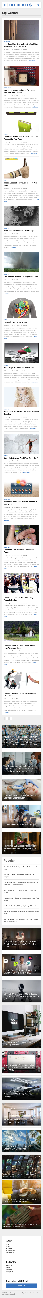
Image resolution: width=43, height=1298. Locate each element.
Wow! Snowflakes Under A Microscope (19, 231)
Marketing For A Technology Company (20, 824)
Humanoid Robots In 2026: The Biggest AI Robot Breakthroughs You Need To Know (21, 944)
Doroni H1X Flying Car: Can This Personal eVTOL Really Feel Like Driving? (18, 1094)
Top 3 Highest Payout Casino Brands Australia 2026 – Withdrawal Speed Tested (19, 1200)
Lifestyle (6, 228)
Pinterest (9, 1269)
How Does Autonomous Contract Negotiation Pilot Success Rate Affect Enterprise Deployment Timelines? (20, 768)
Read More (32, 60)
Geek (5, 180)
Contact (8, 1246)
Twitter (8, 1267)
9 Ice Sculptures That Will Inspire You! (19, 368)
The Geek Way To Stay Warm (15, 322)
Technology (7, 41)
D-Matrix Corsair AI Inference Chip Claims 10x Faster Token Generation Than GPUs (20, 1067)
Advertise (9, 1248)
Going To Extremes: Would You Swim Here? (21, 458)
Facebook (9, 1265)
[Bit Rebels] (19, 6)
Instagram (9, 1272)
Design (6, 134)
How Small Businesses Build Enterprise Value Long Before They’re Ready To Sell (21, 848)
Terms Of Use (10, 1252)
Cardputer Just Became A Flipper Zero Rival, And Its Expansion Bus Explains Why (21, 1225)
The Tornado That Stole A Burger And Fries (21, 277)
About (8, 1244)
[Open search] (39, 4)
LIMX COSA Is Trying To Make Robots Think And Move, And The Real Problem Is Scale (21, 996)
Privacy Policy (10, 1250)
